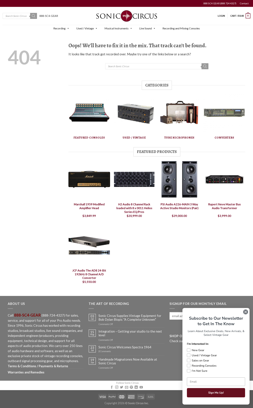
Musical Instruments (116, 28)
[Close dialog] (245, 312)
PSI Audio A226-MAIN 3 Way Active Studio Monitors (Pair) (179, 206)
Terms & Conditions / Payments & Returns (38, 366)
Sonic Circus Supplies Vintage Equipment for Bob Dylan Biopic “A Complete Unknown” (129, 317)
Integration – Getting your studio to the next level (130, 333)
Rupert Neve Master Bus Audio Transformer (224, 206)
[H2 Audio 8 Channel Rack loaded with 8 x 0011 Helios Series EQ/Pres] (134, 179)
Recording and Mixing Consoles (181, 28)
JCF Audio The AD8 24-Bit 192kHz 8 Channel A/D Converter (89, 274)
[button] (68, 28)
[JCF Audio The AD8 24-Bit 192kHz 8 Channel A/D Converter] (89, 245)
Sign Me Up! (216, 393)
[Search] (33, 16)
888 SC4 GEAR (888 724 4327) (219, 3)
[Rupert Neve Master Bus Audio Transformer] (224, 179)
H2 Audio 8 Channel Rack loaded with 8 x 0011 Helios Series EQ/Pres (134, 208)
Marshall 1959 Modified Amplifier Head (89, 206)
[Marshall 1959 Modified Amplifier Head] (89, 179)
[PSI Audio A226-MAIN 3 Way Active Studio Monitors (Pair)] (179, 179)
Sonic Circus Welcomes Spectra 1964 (124, 347)
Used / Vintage (85, 28)
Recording (59, 28)
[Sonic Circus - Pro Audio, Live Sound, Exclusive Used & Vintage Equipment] (126, 16)
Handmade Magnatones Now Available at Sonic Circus (127, 361)
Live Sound (145, 28)
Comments (104, 351)
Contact (244, 3)
